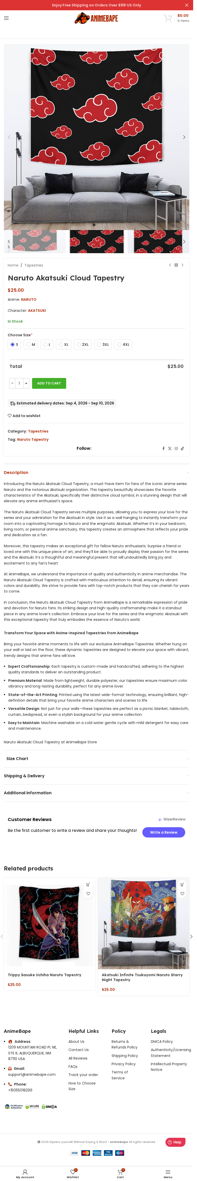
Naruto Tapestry (32, 439)
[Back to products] (176, 265)
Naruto (28, 299)
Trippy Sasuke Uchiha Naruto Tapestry (44, 975)
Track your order (83, 1074)
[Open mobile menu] (6, 18)
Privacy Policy (124, 1064)
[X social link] (169, 448)
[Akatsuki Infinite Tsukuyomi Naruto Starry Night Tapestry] (144, 924)
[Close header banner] (186, 5)
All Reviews (77, 1058)
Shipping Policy (125, 1055)
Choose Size (20, 335)
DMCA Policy (162, 1041)
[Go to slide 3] (104, 225)
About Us (76, 1041)
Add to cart (49, 383)
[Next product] (182, 265)
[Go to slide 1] (94, 225)
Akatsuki (37, 310)
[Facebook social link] (163, 448)
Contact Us (78, 1049)
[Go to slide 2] (99, 225)
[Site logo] (96, 17)
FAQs (72, 1066)
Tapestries (33, 265)
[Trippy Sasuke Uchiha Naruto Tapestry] (49, 924)
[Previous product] (170, 265)
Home (13, 265)
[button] (9, 137)
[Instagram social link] (176, 448)
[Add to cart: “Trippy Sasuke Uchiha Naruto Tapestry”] (88, 884)
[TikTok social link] (182, 448)
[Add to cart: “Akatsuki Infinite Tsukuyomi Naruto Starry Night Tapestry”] (182, 884)
